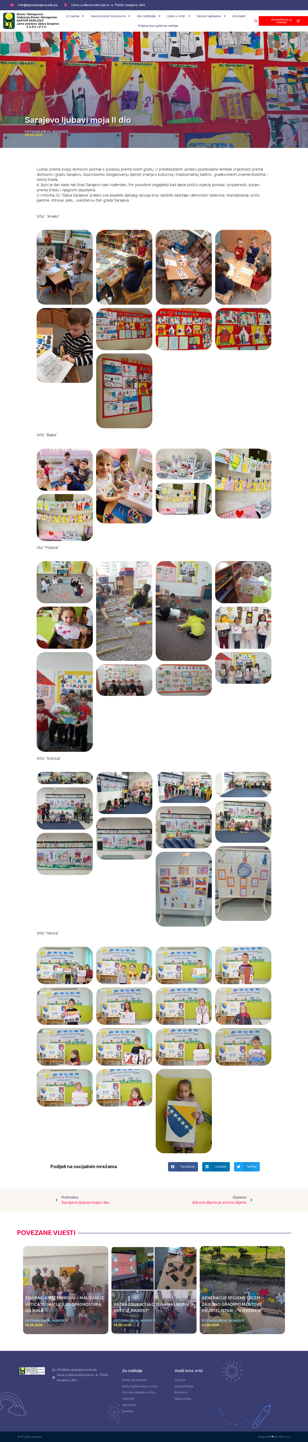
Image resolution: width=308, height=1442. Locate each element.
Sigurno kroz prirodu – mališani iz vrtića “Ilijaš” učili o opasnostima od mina (64, 1304)
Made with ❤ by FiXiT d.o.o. (274, 1436)
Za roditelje (146, 16)
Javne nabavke (209, 16)
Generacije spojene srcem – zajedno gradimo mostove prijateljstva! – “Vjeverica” (233, 1304)
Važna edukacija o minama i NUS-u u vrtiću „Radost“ (153, 1308)
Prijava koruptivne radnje (158, 26)
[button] (255, 21)
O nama (72, 16)
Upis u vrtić (176, 16)
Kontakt (239, 16)
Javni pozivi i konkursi (108, 16)
